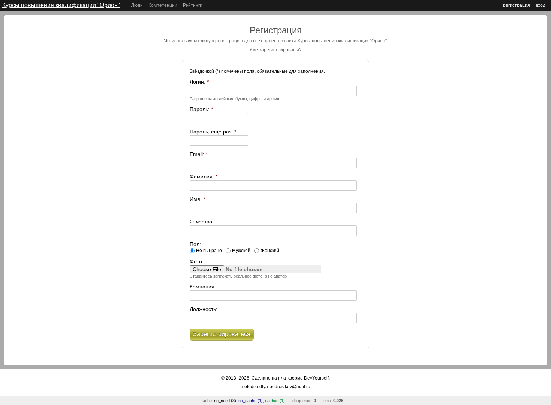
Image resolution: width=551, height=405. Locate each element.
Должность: (203, 309)
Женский (270, 250)
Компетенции (162, 5)
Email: (199, 154)
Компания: (203, 287)
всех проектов (268, 41)
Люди (137, 5)
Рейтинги (192, 5)
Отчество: (202, 222)
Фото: (197, 261)
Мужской (241, 250)
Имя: (197, 199)
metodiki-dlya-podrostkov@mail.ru (275, 386)
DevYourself (316, 378)
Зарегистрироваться (221, 334)
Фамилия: (203, 177)
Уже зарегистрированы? (275, 49)
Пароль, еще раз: (213, 132)
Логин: (199, 82)
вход (540, 5)
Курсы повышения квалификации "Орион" (61, 5)
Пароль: (201, 109)
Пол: (195, 244)
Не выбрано (209, 250)
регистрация (516, 5)
